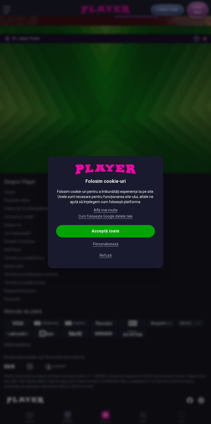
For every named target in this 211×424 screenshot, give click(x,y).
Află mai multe (106, 210)
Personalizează (105, 244)
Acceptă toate (105, 231)
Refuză (106, 255)
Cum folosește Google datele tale (105, 216)
